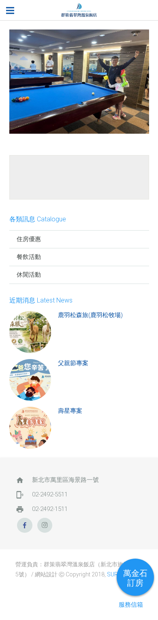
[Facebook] (24, 525)
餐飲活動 (29, 257)
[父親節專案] (30, 380)
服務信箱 (131, 604)
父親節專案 (73, 363)
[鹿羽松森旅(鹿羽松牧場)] (30, 332)
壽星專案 (70, 410)
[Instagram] (45, 525)
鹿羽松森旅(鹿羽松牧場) (90, 315)
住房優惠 (29, 239)
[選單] (10, 10)
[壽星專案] (30, 428)
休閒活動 (29, 274)
